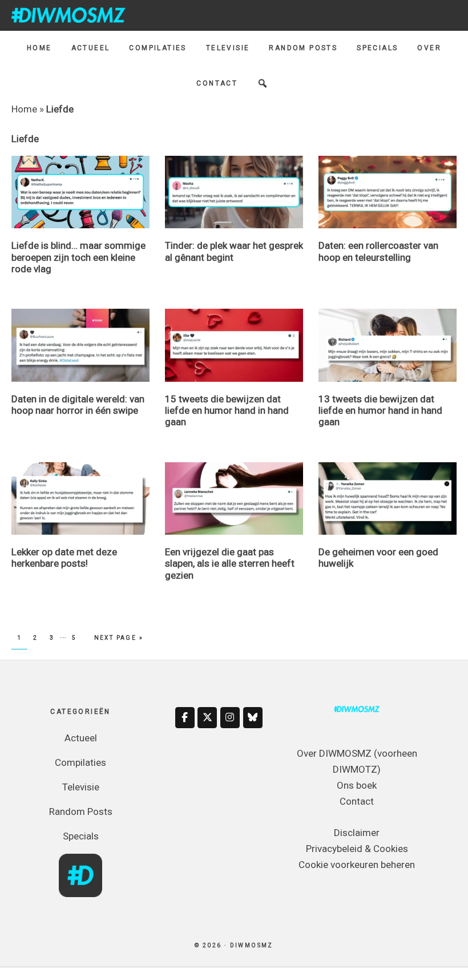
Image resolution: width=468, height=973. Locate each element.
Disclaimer (357, 832)
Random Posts (80, 811)
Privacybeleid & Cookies (357, 848)
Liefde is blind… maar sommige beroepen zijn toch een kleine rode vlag (78, 257)
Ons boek (357, 785)
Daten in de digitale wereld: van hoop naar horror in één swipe (77, 404)
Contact (357, 801)
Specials (81, 836)
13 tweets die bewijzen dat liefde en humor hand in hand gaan (380, 410)
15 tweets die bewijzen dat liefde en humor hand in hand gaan (227, 410)
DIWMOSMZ (68, 15)
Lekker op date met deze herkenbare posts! (64, 557)
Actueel (80, 738)
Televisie (80, 787)
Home (24, 109)
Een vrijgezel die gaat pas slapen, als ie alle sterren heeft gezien (229, 563)
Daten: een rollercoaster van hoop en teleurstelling (378, 251)
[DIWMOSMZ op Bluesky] (253, 717)
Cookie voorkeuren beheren (356, 864)
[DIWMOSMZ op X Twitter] (207, 717)
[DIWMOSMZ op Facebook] (185, 717)
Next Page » (118, 638)
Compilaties (80, 762)
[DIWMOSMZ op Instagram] (230, 717)
